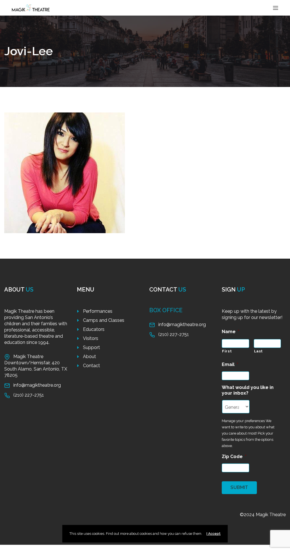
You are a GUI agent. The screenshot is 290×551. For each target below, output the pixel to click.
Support (91, 347)
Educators (94, 329)
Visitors (90, 338)
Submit (239, 487)
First (227, 351)
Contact (91, 365)
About (89, 356)
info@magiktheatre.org (37, 385)
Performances (97, 311)
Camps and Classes (103, 320)
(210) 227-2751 (28, 395)
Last (258, 351)
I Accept (213, 533)
